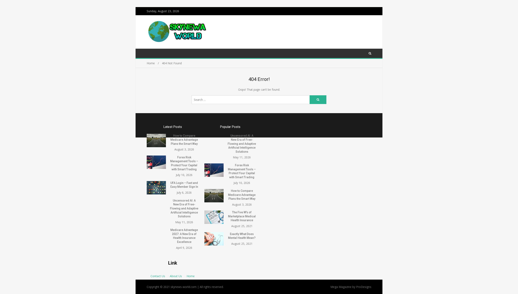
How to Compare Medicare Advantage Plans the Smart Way (184, 139)
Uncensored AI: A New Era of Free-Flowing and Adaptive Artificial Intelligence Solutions (184, 208)
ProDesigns (363, 287)
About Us (176, 276)
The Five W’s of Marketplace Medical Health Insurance (242, 216)
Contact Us (158, 276)
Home (191, 276)
